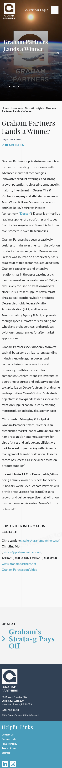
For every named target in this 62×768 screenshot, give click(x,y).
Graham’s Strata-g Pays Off (32, 638)
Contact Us (7, 734)
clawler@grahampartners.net (39, 540)
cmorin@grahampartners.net (22, 552)
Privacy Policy (9, 743)
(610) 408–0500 (10, 709)
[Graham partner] (11, 11)
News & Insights (34, 108)
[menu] (55, 10)
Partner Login (38, 10)
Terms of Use (9, 748)
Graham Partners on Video (19, 569)
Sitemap (6, 752)
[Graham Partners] (10, 680)
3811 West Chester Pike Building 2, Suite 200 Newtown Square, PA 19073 (17, 701)
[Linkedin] (5, 764)
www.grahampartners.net (19, 564)
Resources (17, 108)
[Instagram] (13, 764)
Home (5, 108)
